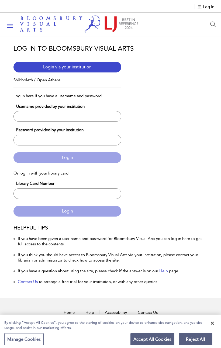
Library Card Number (35, 183)
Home (69, 312)
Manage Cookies (24, 339)
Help (163, 271)
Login (67, 157)
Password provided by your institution (50, 129)
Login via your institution (67, 66)
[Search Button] (214, 24)
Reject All (195, 339)
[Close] (212, 323)
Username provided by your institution (50, 106)
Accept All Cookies (152, 339)
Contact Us (28, 281)
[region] (110, 331)
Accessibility (116, 312)
